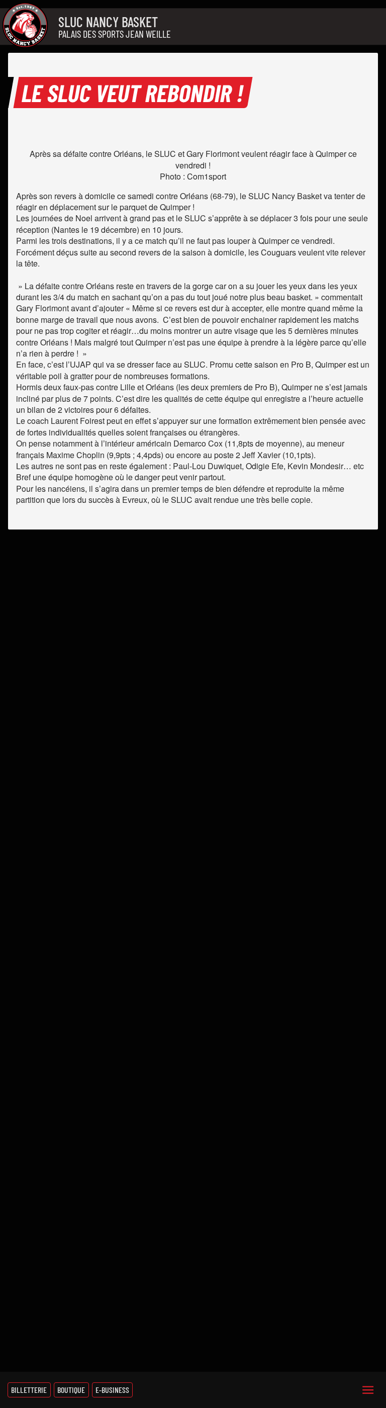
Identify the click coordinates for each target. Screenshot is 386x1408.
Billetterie (29, 1389)
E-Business (112, 1389)
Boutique (71, 1389)
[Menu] (368, 1390)
